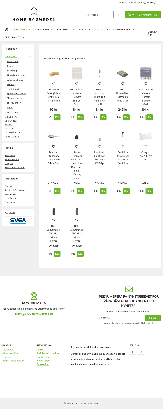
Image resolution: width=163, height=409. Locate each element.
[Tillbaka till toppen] (156, 404)
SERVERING (42, 29)
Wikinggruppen (91, 403)
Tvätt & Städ (13, 89)
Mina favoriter (12, 159)
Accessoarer (13, 112)
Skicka (152, 318)
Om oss (8, 186)
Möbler (10, 84)
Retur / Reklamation (15, 167)
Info (50, 117)
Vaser (10, 107)
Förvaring (12, 70)
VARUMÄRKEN (122, 29)
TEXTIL (83, 29)
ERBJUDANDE (13, 37)
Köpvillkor (10, 155)
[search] (117, 14)
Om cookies (10, 202)
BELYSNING (64, 29)
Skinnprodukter (15, 98)
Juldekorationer (15, 79)
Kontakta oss (11, 194)
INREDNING (20, 29)
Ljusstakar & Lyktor (16, 93)
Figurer (10, 66)
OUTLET (100, 29)
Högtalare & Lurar (16, 75)
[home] (6, 29)
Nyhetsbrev (10, 198)
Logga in (9, 163)
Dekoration (12, 61)
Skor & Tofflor (14, 102)
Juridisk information (15, 190)
